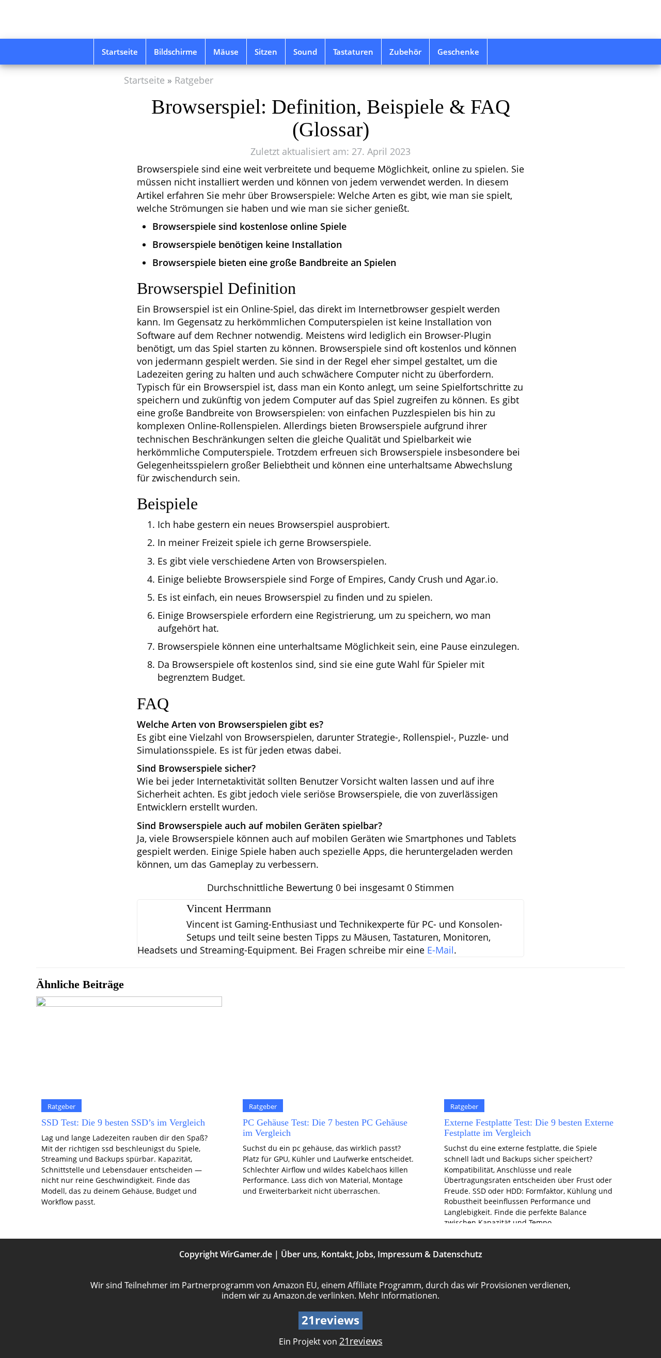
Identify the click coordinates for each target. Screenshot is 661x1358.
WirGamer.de (246, 1254)
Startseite (120, 51)
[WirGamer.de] (167, 19)
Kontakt (336, 1254)
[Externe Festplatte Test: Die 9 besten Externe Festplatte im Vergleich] (532, 1045)
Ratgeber (194, 80)
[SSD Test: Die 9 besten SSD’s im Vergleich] (129, 1045)
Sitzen (266, 51)
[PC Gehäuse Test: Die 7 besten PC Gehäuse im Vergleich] (330, 1045)
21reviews (361, 1341)
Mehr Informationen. (398, 1295)
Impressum (399, 1254)
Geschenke (458, 51)
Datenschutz (457, 1254)
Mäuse (226, 51)
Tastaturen (353, 51)
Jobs (364, 1254)
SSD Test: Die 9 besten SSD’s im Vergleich (123, 1122)
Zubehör (405, 51)
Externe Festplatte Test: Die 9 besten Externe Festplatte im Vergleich (528, 1127)
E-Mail (440, 950)
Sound (305, 51)
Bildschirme (175, 51)
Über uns (299, 1254)
